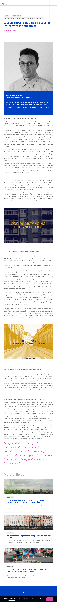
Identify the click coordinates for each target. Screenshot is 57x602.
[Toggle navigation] (54, 4)
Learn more (12, 600)
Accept (50, 599)
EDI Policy (34, 596)
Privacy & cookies (24, 596)
